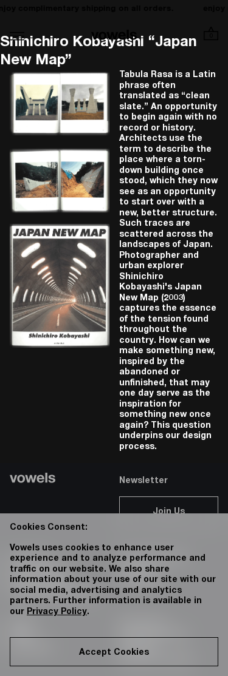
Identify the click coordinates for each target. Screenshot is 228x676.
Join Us (169, 512)
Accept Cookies (114, 653)
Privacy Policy (57, 612)
